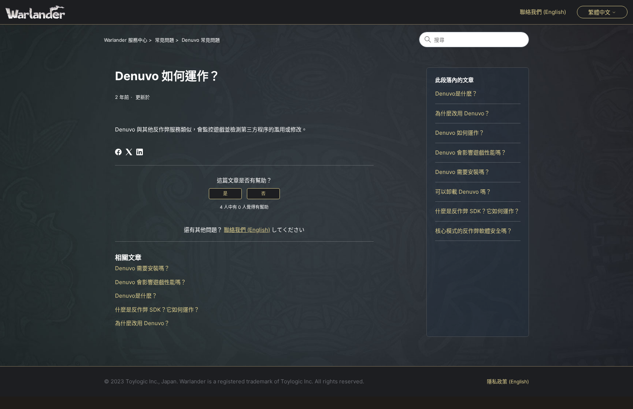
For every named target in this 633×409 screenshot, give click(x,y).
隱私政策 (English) (508, 381)
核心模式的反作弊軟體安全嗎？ (473, 230)
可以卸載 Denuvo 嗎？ (463, 191)
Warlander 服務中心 (125, 40)
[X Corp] (129, 152)
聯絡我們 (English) (543, 11)
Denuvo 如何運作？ (459, 132)
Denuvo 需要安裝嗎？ (462, 171)
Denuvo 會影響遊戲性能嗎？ (470, 152)
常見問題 (164, 40)
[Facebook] (118, 152)
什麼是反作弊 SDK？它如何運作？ (477, 211)
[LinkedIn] (139, 152)
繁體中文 (600, 12)
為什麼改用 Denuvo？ (462, 113)
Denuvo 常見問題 (201, 40)
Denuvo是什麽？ (456, 93)
